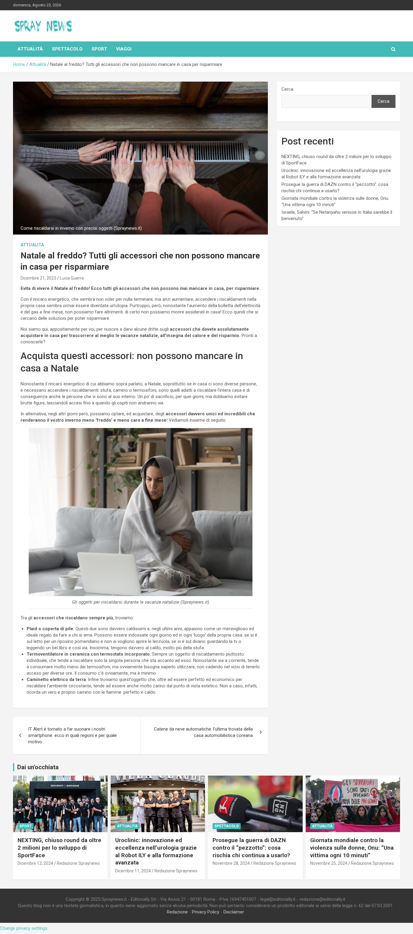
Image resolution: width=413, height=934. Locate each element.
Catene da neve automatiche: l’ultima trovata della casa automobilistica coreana (203, 732)
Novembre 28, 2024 (231, 863)
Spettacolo (67, 49)
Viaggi (124, 49)
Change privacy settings (23, 928)
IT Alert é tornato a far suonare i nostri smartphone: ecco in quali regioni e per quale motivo (72, 735)
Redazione (177, 912)
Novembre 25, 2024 (328, 863)
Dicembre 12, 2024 (35, 863)
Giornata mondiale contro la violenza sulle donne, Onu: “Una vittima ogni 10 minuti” (352, 847)
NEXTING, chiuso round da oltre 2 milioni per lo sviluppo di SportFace (59, 847)
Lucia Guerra (72, 278)
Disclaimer (233, 912)
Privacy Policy (205, 912)
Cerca (287, 89)
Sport (99, 49)
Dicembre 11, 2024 (133, 870)
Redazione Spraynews (78, 863)
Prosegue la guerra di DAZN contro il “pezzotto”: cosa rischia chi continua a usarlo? (251, 847)
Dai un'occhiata (38, 767)
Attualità (30, 49)
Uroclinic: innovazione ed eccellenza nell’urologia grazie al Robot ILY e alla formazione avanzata (156, 851)
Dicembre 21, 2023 (38, 278)
